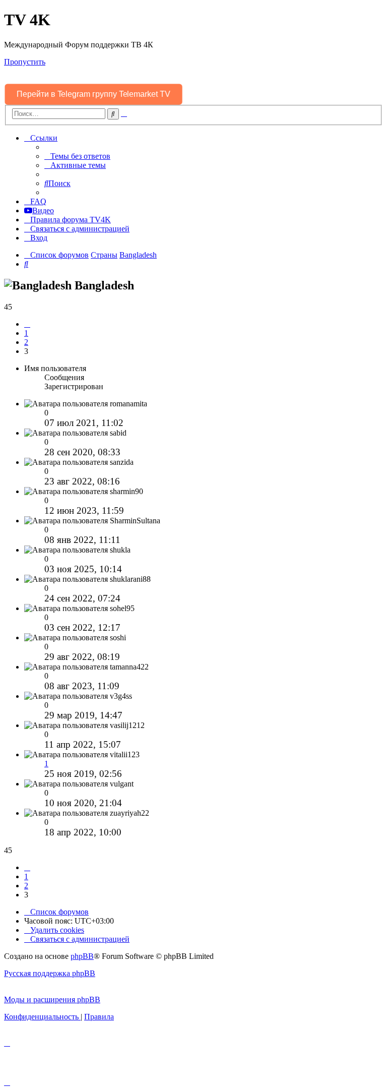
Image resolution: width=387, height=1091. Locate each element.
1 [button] (26, 333)
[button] (27, 324)
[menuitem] (77, 156)
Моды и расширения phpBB (52, 999)
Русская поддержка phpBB (49, 973)
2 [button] (26, 342)
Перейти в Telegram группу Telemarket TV (93, 94)
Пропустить (24, 61)
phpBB (82, 956)
